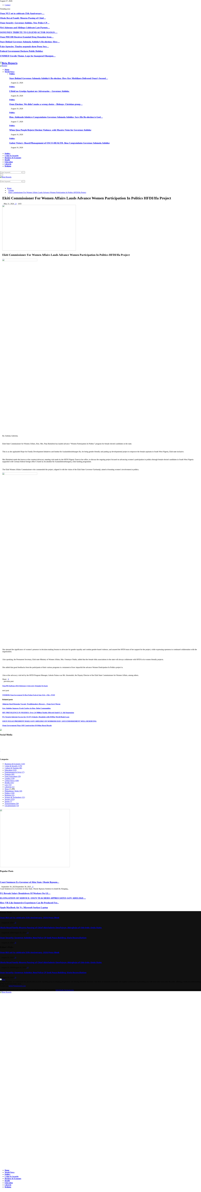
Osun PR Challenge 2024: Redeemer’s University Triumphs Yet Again (25, 686)
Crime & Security (12, 156)
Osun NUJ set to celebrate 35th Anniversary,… (22, 13)
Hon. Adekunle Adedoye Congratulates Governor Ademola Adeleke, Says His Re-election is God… (56, 117)
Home (7, 70)
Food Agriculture (13, 776)
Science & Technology (15, 797)
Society (10, 799)
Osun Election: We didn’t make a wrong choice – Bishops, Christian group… (46, 104)
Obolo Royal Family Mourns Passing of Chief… (23, 18)
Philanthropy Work (13, 791)
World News (9, 72)
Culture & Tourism (13, 768)
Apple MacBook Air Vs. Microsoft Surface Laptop (24, 907)
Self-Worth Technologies (65, 990)
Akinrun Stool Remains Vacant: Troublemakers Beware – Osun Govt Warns (31, 704)
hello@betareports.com (17, 986)
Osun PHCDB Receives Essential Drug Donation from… (27, 37)
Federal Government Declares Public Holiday (21, 51)
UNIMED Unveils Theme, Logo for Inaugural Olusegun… (28, 56)
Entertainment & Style (14, 772)
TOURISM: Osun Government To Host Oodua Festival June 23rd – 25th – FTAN (28, 695)
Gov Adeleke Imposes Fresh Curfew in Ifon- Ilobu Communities (26, 708)
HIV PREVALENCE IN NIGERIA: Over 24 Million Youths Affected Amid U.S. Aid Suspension (38, 713)
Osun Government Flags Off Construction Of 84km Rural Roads (27, 725)
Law (8, 785)
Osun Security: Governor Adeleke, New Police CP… (24, 23)
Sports (8, 801)
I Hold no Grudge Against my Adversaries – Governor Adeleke (39, 91)
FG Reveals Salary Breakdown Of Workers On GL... (25, 893)
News (7, 789)
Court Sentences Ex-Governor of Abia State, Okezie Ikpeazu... (29, 882)
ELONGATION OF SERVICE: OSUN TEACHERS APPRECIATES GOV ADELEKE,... (43, 898)
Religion (8, 166)
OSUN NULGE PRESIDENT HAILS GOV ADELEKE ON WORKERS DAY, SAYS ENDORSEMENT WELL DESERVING (49, 721)
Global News (12, 781)
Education (9, 162)
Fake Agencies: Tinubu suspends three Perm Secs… (24, 46)
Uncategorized (12, 806)
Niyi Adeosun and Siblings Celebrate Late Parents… (25, 27)
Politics (12, 74)
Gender (10, 778)
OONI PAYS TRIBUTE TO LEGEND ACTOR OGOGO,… (28, 32)
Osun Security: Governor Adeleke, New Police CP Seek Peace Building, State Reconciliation (43, 938)
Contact (7, 5)
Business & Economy (13, 158)
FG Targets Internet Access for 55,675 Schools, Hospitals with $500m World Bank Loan (35, 717)
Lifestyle (8, 164)
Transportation (12, 804)
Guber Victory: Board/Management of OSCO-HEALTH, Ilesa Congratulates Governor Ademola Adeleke (59, 143)
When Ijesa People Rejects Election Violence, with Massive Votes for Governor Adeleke (50, 130)
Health (7, 160)
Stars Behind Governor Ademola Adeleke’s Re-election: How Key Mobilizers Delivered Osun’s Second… (58, 78)
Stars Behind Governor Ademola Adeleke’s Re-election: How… (30, 42)
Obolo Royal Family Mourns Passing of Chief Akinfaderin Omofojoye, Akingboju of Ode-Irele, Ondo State (51, 927)
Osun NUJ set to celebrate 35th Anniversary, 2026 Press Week (29, 917)
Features (9, 774)
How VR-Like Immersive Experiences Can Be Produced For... (29, 902)
